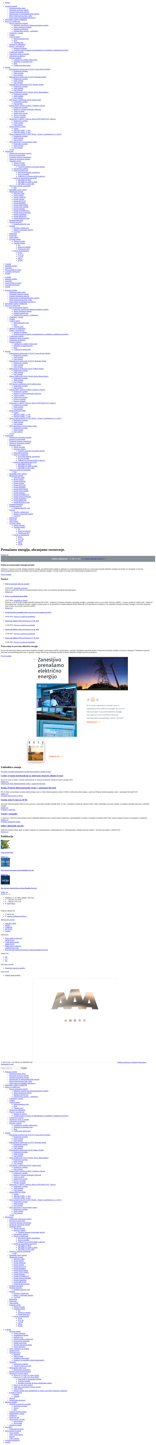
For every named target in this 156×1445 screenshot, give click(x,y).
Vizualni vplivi (18, 42)
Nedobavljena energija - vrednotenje (26, 31)
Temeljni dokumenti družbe (23, 1345)
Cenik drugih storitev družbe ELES (12, 943)
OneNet (7, 931)
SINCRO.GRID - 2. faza (22, 132)
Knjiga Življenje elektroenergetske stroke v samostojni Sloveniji (28, 788)
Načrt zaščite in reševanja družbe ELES (13, 939)
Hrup (15, 41)
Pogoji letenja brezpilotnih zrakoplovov (22, 18)
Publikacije (13, 1415)
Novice (16, 1408)
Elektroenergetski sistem (17, 8)
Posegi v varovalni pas (16, 46)
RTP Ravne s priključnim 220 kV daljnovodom (25, 100)
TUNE (11, 149)
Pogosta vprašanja (15, 58)
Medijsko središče (11, 266)
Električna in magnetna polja (23, 62)
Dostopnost (4, 1064)
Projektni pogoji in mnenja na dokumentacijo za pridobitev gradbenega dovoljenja (41, 50)
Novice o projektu (20, 115)
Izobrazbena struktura (21, 1364)
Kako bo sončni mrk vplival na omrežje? (17, 584)
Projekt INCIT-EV (20, 201)
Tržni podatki (13, 237)
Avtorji (11, 1064)
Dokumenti (13, 234)
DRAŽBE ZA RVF (24, 180)
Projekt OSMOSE (20, 197)
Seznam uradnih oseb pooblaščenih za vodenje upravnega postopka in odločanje (40, 1391)
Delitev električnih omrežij (12, 826)
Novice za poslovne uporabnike (20, 186)
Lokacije (16, 1396)
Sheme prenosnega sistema (23, 27)
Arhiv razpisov (14, 1438)
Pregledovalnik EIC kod (22, 224)
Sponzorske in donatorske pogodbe (29, 1379)
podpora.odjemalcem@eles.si (17, 916)
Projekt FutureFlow (20, 214)
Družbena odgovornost (21, 1358)
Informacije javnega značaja (18, 1373)
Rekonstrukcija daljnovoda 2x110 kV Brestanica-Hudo (27, 77)
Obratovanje (9, 151)
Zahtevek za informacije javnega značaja (27, 1387)
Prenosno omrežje (11, 6)
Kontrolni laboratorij (16, 220)
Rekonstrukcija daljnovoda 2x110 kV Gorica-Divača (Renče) (29, 69)
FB (6, 957)
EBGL (20, 258)
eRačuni (12, 1398)
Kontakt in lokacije (15, 1393)
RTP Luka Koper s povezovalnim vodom (23, 142)
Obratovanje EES (24, 249)
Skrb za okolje (18, 1356)
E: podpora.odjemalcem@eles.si (93, 559)
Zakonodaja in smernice (17, 56)
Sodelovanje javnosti (20, 113)
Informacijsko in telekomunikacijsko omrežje (24, 14)
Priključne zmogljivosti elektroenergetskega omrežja (31, 25)
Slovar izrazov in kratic (17, 1419)
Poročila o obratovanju (21, 228)
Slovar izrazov (18, 1421)
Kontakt (16, 1394)
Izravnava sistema (19, 165)
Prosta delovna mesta (16, 1429)
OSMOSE (8, 927)
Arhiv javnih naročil (16, 1435)
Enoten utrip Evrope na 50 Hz (14, 800)
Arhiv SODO (18, 1389)
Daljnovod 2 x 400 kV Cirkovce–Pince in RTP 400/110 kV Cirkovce (32, 119)
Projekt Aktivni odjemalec (22, 212)
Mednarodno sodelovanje (17, 1368)
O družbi (8, 264)
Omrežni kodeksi (19, 243)
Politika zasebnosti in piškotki (127, 1062)
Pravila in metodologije (21, 251)
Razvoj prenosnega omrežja (18, 23)
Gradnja (12, 35)
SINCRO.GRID (19, 193)
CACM (20, 256)
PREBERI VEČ (93, 722)
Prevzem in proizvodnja (17, 155)
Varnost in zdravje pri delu (22, 1366)
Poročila (12, 226)
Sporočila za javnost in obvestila (20, 1404)
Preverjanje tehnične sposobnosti (29, 172)
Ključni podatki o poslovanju (23, 1339)
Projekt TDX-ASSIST (21, 207)
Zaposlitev (8, 268)
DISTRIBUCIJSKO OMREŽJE (16, 19)
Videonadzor (142, 1062)
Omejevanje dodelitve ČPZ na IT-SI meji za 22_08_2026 (22, 621)
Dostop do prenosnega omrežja (19, 159)
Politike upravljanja (20, 1343)
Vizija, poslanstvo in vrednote (19, 1349)
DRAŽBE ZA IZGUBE (26, 184)
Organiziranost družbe (21, 1335)
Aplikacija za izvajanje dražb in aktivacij (31, 176)
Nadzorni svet (18, 1337)
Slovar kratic (18, 1423)
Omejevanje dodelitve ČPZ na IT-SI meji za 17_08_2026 (22, 638)
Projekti (7, 67)
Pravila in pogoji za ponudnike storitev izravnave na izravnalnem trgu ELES (28, 612)
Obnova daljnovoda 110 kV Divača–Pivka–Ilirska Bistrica (28, 92)
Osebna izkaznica (19, 1333)
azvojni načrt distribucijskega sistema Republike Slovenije (19, 888)
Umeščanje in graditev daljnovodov (25, 60)
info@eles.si (11, 903)
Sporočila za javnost (20, 588)
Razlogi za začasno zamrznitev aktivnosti (27, 109)
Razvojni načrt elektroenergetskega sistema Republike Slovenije (26, 950)
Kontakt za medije (15, 1425)
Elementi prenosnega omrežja (19, 12)
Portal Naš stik (14, 1417)
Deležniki (17, 1354)
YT (6, 959)
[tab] (88, 700)
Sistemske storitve (15, 161)
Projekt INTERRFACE (21, 211)
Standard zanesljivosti (21, 29)
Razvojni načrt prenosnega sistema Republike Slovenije (17, 870)
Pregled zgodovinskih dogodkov (20, 1371)
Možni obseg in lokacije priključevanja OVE (13, 947)
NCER (20, 260)
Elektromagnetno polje (21, 39)
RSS (15, 188)
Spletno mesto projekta (12, 975)
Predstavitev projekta (21, 71)
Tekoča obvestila (19, 163)
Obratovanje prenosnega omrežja (20, 153)
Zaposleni (12, 1362)
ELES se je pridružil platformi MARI (16, 596)
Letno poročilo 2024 (7, 852)
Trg (19, 245)
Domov (7, 3)
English (7, 273)
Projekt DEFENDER (21, 205)
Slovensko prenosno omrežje (19, 10)
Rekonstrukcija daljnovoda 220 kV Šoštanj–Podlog (26, 84)
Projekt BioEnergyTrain (22, 218)
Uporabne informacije (12, 272)
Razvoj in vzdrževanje (12, 21)
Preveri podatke (6, 574)
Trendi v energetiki (9, 814)
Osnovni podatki (14, 1331)
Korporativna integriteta (22, 1341)
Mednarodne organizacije (22, 1370)
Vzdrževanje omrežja (16, 52)
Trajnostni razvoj (15, 1352)
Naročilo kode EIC (15, 222)
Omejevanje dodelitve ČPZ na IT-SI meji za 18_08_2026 (22, 629)
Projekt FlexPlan (19, 209)
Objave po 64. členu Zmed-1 (23, 1385)
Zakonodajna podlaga (21, 169)
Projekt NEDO (19, 195)
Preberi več (4, 555)
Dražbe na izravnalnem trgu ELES (25, 178)
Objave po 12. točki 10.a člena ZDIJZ (26, 1375)
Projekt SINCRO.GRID (17, 127)
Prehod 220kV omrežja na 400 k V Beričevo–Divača (27, 105)
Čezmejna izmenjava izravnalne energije (31, 167)
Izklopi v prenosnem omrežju (23, 230)
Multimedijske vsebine (16, 1414)
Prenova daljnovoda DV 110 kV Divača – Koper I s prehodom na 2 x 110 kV (35, 134)
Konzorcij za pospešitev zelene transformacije (29, 1360)
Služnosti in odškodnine (17, 44)
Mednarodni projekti (16, 191)
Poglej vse (4, 857)
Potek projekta (18, 73)
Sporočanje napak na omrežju (19, 54)
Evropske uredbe (15, 239)
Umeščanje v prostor (16, 33)
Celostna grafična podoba (17, 1412)
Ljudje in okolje (14, 37)
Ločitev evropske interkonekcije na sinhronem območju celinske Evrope (32, 776)
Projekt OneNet (19, 199)
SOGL (20, 253)
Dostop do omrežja (24, 247)
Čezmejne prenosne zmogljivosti (20, 157)
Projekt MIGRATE (20, 216)
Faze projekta (18, 75)
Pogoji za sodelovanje (21, 170)
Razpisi (11, 1436)
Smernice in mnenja (20, 48)
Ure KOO (17, 232)
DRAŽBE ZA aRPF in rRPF (27, 182)
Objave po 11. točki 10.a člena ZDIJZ (26, 1377)
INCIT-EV (8, 929)
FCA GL (21, 255)
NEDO (7, 925)
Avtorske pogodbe (24, 1381)
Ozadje (16, 128)
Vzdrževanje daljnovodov (22, 65)
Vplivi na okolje (19, 111)
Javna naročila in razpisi (13, 270)
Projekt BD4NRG (20, 203)
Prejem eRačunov (19, 1347)
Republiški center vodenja (18, 190)
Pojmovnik (13, 235)
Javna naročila (14, 1433)
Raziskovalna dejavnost (17, 1400)
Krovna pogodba (23, 174)
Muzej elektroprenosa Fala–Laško (20, 16)
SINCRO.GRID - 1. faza (22, 130)
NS (6, 961)
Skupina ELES (14, 1350)
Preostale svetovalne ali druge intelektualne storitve (35, 1383)
